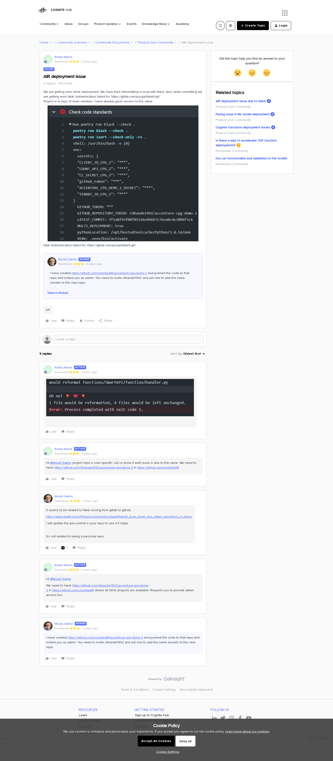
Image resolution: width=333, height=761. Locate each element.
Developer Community (232, 151)
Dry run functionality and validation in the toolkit (251, 158)
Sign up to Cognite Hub (152, 715)
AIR (48, 310)
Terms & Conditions (135, 690)
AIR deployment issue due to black (241, 101)
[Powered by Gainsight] (166, 680)
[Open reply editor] (123, 339)
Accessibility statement (196, 690)
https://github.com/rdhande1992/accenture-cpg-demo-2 (93, 467)
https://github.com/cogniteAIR (158, 467)
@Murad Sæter (60, 463)
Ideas (69, 24)
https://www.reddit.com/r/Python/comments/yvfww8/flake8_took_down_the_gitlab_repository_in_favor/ (119, 517)
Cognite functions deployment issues (243, 127)
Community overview (72, 42)
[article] (123, 400)
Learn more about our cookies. (247, 731)
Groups (83, 24)
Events (132, 24)
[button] (253, 25)
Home (44, 42)
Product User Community (155, 42)
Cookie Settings (164, 690)
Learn (83, 715)
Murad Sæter (67, 259)
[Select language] (230, 25)
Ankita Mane (63, 57)
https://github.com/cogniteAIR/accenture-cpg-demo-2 (109, 273)
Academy (182, 24)
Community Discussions (112, 42)
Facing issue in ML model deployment (243, 114)
